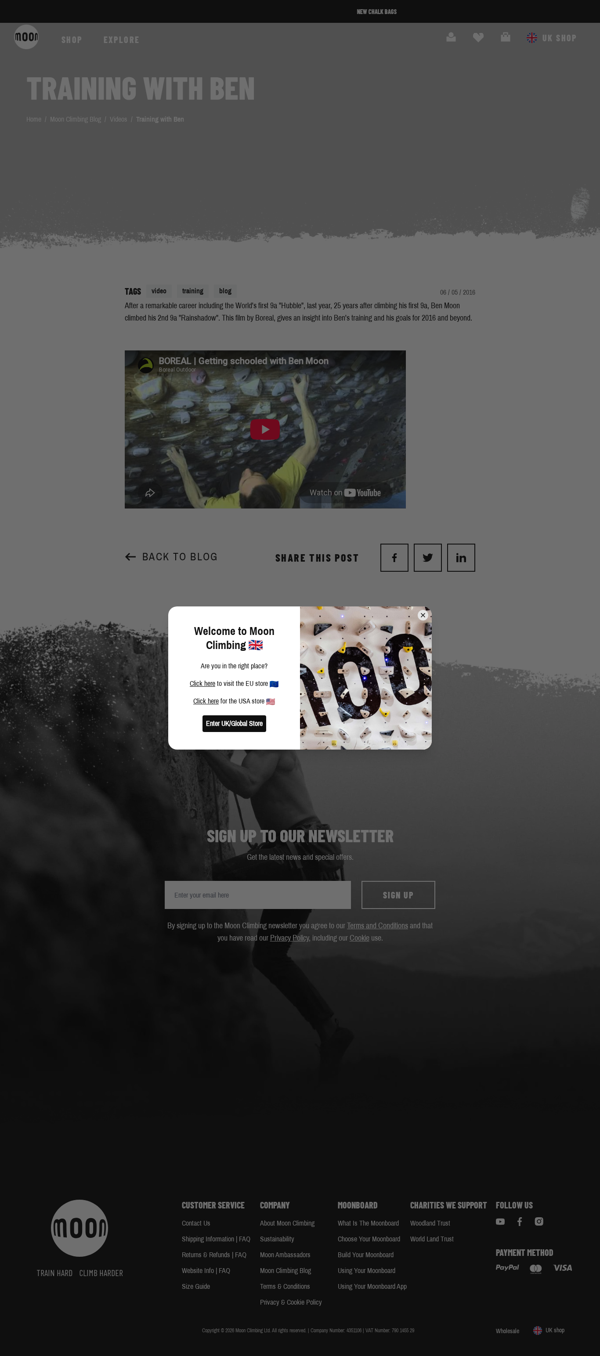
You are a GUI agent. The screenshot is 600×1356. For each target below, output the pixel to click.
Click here (202, 683)
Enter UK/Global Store (234, 723)
